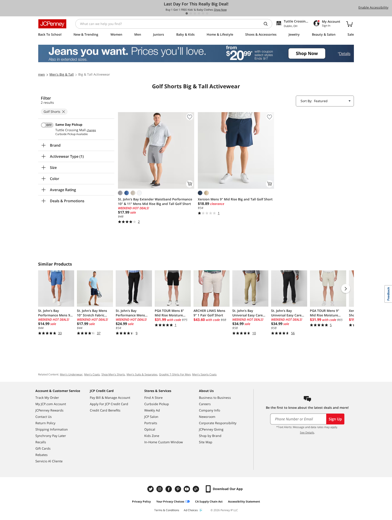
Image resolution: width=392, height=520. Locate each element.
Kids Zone (151, 436)
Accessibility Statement (244, 501)
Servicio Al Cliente (49, 461)
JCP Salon (151, 416)
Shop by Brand (210, 436)
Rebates (41, 455)
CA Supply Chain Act (209, 501)
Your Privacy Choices (170, 501)
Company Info (209, 410)
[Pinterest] (178, 489)
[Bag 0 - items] (349, 23)
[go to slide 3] (195, 13)
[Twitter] (151, 489)
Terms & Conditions (166, 510)
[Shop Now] (196, 53)
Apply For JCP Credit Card (109, 404)
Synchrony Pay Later (50, 436)
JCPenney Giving (211, 429)
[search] (267, 23)
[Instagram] (160, 489)
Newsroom (207, 416)
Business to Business (215, 397)
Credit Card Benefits (105, 410)
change (91, 130)
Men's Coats (92, 374)
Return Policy (45, 423)
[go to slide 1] (187, 13)
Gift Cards (43, 448)
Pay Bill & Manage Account (110, 397)
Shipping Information (51, 429)
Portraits (150, 423)
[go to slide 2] (191, 13)
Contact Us (43, 416)
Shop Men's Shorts (113, 374)
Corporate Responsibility (217, 423)
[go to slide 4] (199, 13)
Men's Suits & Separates (142, 374)
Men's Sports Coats (204, 374)
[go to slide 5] (203, 13)
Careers (205, 404)
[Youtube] (187, 489)
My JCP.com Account (50, 404)
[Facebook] (169, 489)
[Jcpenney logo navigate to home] (52, 23)
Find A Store (153, 397)
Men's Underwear (71, 374)
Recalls (40, 442)
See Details (307, 432)
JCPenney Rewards (49, 410)
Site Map (205, 442)
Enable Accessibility (373, 7)
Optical (149, 429)
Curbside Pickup (156, 404)
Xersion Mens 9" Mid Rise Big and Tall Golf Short (235, 199)
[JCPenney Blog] (196, 489)
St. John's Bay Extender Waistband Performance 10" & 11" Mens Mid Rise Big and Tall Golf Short (155, 201)
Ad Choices (191, 510)
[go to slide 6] (207, 13)
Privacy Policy (141, 501)
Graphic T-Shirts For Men (175, 374)
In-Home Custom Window (163, 442)
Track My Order (47, 397)
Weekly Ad (152, 410)
